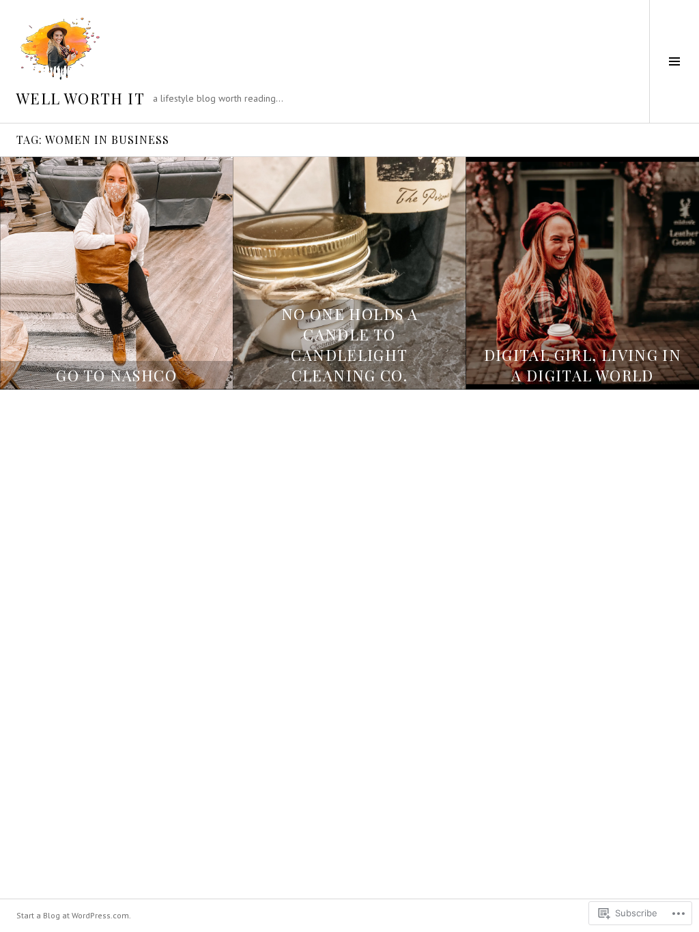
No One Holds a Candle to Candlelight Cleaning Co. (349, 344)
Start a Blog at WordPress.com (72, 915)
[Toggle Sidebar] (674, 61)
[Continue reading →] (116, 273)
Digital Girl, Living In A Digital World (583, 365)
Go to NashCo (116, 375)
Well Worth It (80, 98)
